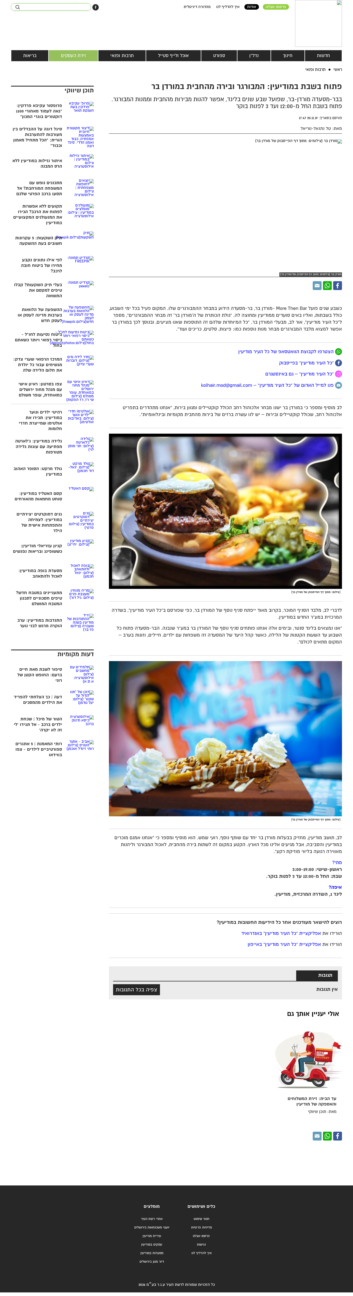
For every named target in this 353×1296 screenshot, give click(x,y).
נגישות (201, 1244)
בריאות (29, 56)
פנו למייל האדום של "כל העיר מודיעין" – (293, 385)
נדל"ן (254, 56)
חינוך (287, 56)
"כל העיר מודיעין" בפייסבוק (307, 363)
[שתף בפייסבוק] (95, 7)
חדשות (323, 56)
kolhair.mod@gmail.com (226, 385)
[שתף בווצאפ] (327, 285)
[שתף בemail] (338, 385)
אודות (251, 7)
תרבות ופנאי (122, 56)
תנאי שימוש (201, 1218)
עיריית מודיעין (152, 1236)
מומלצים (152, 1206)
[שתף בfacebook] (338, 362)
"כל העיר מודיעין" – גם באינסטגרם (300, 374)
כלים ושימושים (201, 1206)
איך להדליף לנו (228, 7)
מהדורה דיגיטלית (197, 7)
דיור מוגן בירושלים (152, 1261)
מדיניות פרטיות (201, 1227)
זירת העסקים (73, 56)
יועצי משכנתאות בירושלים (151, 1227)
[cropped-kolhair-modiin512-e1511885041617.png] (318, 23)
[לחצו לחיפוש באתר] (17, 7)
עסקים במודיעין (151, 1244)
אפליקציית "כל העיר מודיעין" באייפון (284, 945)
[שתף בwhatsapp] (338, 351)
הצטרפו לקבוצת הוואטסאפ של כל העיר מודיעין (286, 352)
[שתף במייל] (317, 285)
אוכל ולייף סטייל (173, 56)
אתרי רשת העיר (151, 1218)
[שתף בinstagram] (338, 374)
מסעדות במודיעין (151, 1253)
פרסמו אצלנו (276, 7)
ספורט (219, 56)
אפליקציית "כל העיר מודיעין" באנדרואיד (281, 934)
